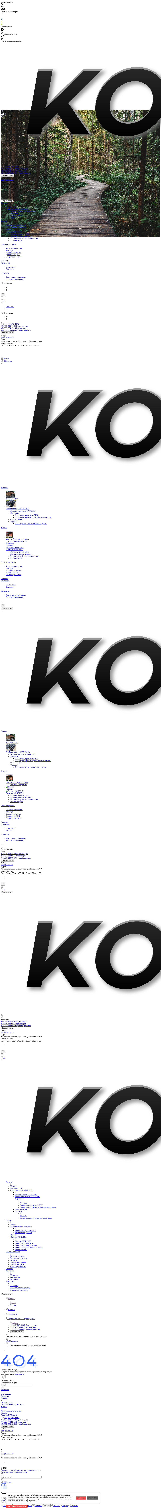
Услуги (4, 222)
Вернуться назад (7, 1374)
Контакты (5, 273)
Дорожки (14, 213)
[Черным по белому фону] (1, 14)
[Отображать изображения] (2, 29)
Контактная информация (16, 277)
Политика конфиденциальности (14, 1472)
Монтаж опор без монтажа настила (24, 238)
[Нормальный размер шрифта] (2, 7)
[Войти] (2, 298)
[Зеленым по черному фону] (1, 25)
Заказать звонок (7, 175)
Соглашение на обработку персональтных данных (21, 1470)
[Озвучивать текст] (2, 37)
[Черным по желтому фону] (1, 22)
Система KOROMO (14, 232)
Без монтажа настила (14, 248)
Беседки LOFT (11, 207)
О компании (11, 267)
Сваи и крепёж (16, 215)
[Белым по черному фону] (1, 17)
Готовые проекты (8, 244)
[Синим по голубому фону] (1, 19)
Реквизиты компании (14, 279)
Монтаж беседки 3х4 (18, 228)
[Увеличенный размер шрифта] (3, 10)
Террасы (13, 218)
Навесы (9, 230)
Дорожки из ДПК (13, 255)
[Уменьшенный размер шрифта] (2, 4)
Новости (4, 261)
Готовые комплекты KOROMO (22, 211)
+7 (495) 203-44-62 (11, 167)
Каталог (4, 203)
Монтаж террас (16, 240)
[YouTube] (6, 288)
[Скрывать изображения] (2, 32)
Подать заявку (7, 201)
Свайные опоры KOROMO (17, 209)
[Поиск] (3, 294)
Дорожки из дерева (13, 253)
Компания (5, 263)
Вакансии (10, 269)
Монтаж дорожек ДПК (19, 234)
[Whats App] (6, 290)
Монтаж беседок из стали (16, 226)
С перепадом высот (13, 257)
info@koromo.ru (7, 180)
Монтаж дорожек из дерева (21, 236)
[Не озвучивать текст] (2, 40)
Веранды (9, 250)
